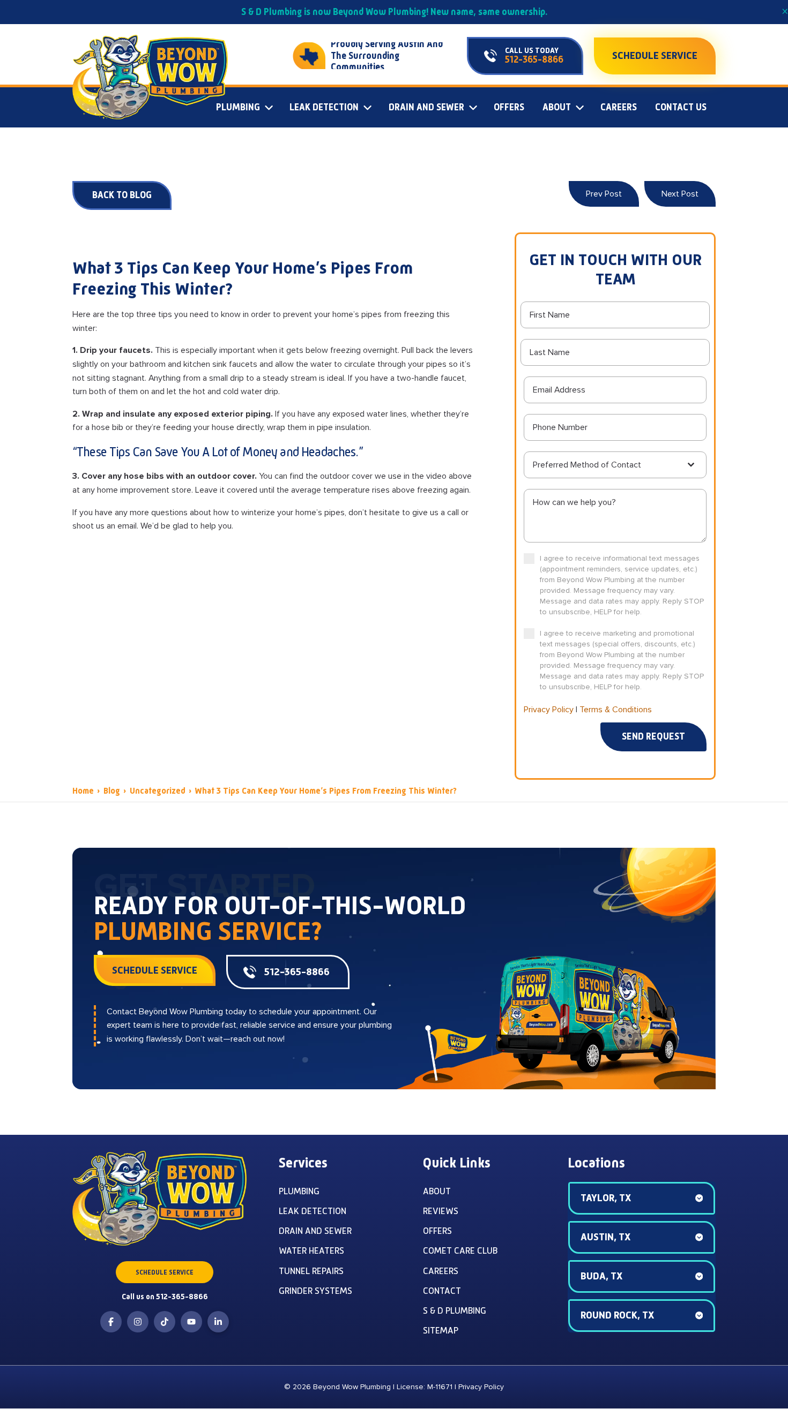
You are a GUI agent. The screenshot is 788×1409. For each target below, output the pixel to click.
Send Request (653, 736)
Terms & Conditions (615, 709)
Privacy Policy (549, 709)
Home (83, 791)
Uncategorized (157, 791)
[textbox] (609, 465)
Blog (111, 791)
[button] (641, 1198)
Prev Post (604, 194)
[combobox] (615, 464)
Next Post (679, 194)
